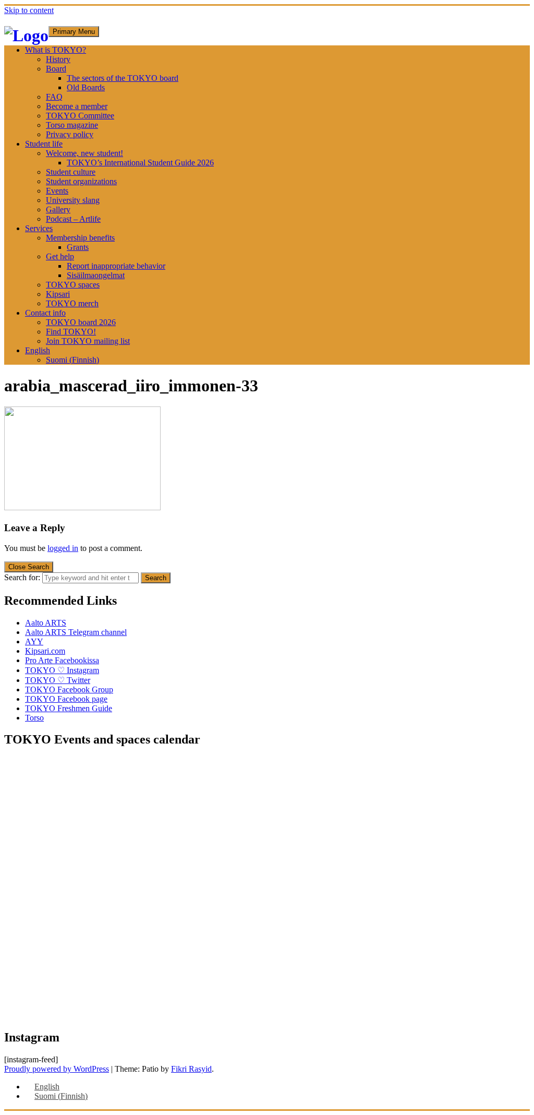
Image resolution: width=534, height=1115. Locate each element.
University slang (73, 200)
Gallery (58, 209)
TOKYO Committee (80, 115)
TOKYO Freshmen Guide (68, 708)
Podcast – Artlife (73, 218)
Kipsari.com (45, 650)
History (58, 59)
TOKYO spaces (73, 284)
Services (39, 228)
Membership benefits (80, 237)
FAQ (54, 96)
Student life (44, 143)
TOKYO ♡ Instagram (62, 670)
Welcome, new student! (84, 153)
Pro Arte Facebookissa (62, 660)
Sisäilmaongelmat (96, 275)
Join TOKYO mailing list (88, 341)
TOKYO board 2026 (81, 322)
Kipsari (58, 294)
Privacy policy (69, 134)
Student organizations (81, 181)
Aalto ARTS (45, 622)
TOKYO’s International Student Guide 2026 (140, 162)
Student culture (70, 171)
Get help (60, 256)
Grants (78, 247)
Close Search (28, 567)
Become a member (76, 106)
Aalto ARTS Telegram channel (76, 632)
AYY (34, 641)
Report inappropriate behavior (116, 265)
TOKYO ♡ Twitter (57, 680)
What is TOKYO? (55, 49)
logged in (62, 548)
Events (57, 190)
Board (56, 68)
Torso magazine (72, 125)
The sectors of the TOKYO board (122, 78)
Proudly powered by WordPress (56, 1068)
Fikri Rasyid (191, 1068)
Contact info (45, 312)
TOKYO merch (72, 303)
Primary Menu (74, 31)
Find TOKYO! (71, 331)
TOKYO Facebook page (66, 698)
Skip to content (29, 10)
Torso (34, 717)
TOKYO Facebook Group (69, 689)
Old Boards (86, 87)
